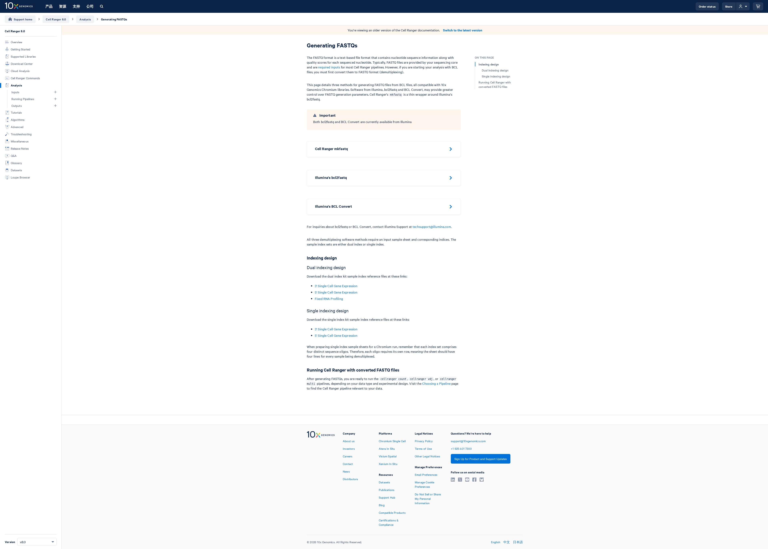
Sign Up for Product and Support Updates (480, 459)
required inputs (329, 67)
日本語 (518, 542)
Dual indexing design (495, 70)
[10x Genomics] (321, 479)
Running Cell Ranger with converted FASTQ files (495, 84)
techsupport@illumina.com (432, 226)
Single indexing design (496, 76)
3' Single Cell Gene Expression (336, 286)
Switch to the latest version (462, 30)
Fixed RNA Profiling (329, 298)
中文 (506, 542)
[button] (55, 92)
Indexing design (489, 64)
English (495, 542)
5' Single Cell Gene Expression (336, 292)
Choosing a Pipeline (436, 383)
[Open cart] (758, 6)
